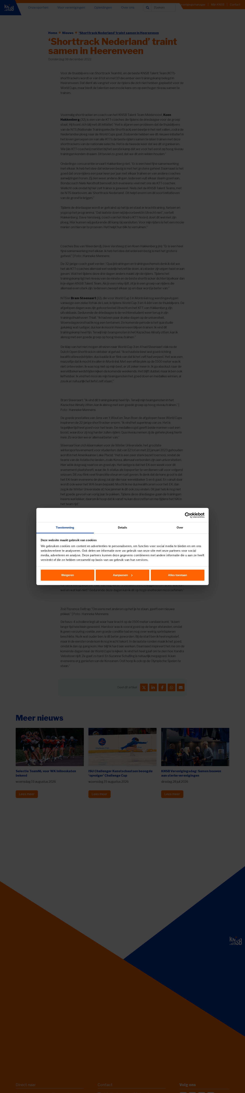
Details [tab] (122, 527)
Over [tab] (180, 527)
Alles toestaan (177, 575)
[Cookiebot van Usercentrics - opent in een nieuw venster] (187, 515)
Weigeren (67, 575)
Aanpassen (120, 575)
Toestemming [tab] (65, 527)
